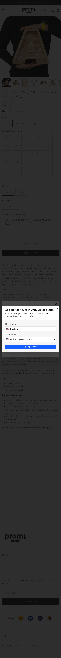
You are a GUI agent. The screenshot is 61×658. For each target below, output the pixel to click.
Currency (12, 334)
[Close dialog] (57, 308)
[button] (30, 328)
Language (13, 324)
